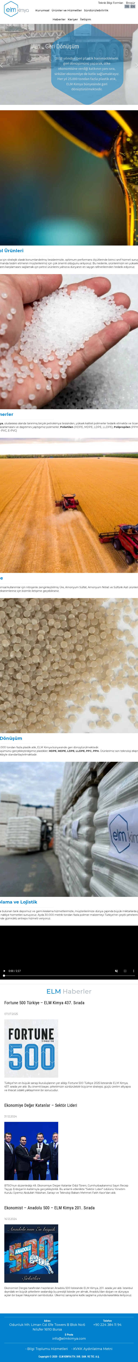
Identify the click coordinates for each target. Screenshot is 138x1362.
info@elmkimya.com (69, 1339)
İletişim (85, 19)
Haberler (59, 19)
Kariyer (73, 19)
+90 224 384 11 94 (107, 1325)
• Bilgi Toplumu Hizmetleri (47, 1349)
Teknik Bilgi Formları (110, 2)
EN (133, 6)
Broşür (130, 2)
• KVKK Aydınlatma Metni (92, 1349)
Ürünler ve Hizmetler (67, 10)
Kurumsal (42, 10)
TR (127, 6)
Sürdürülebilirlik (96, 10)
